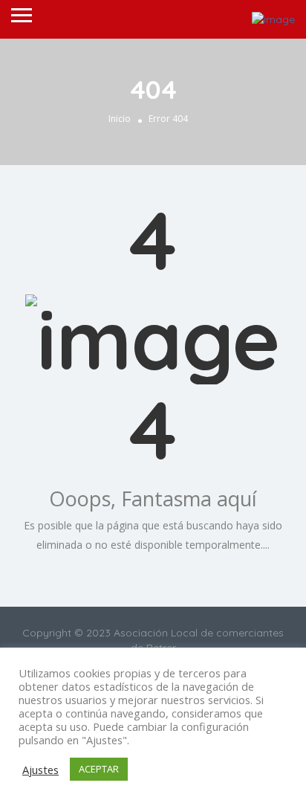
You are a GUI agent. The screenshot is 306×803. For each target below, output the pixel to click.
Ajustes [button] (40, 769)
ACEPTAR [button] (99, 768)
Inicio (119, 118)
